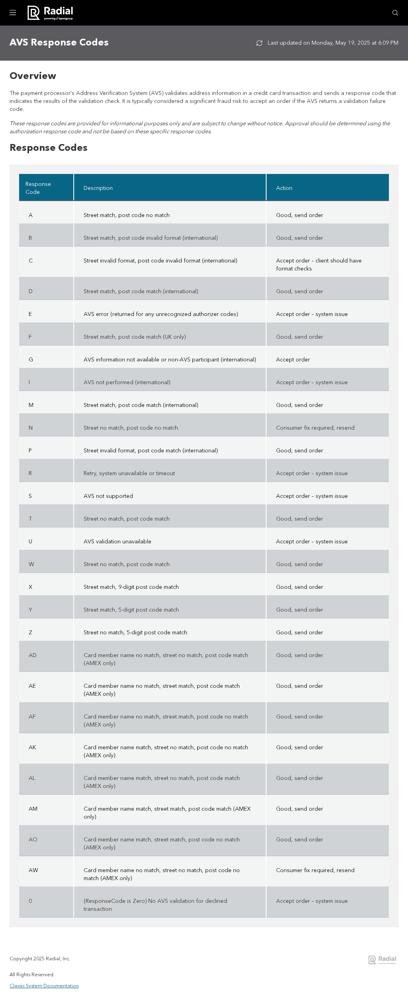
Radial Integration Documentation (382, 960)
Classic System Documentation (44, 986)
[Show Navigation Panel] (13, 13)
